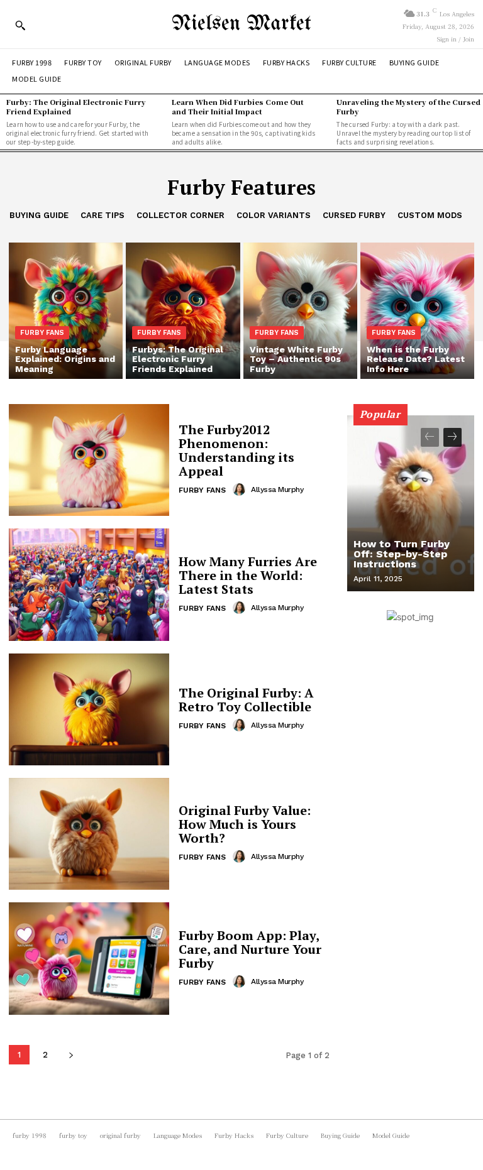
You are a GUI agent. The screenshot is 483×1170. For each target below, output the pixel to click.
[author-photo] (241, 489)
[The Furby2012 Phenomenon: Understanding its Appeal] (89, 460)
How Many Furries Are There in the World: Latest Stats (248, 575)
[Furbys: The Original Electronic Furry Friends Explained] (183, 311)
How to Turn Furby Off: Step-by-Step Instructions (401, 554)
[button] (20, 25)
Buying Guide (39, 215)
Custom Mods (429, 215)
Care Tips (102, 215)
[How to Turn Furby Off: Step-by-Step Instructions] (410, 503)
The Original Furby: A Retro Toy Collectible (246, 699)
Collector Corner (180, 215)
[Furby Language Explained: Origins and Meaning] (66, 311)
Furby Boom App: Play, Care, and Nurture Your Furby (250, 949)
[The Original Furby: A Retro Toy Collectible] (89, 709)
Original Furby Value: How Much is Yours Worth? (245, 824)
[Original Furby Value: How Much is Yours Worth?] (89, 834)
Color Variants (273, 215)
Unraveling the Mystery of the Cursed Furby (408, 106)
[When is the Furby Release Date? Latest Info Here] (417, 311)
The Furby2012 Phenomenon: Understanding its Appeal (236, 450)
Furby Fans (42, 333)
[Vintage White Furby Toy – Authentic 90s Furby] (300, 311)
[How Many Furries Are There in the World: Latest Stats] (89, 584)
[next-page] (70, 1054)
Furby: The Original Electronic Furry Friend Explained (76, 106)
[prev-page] (430, 437)
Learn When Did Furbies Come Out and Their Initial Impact (238, 106)
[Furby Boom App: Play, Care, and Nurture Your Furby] (89, 958)
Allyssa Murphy (277, 489)
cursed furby (354, 215)
